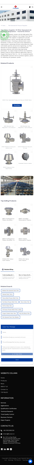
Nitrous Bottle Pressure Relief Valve (10, 298)
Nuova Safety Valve (25, 302)
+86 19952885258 (8, 430)
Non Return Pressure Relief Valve (9, 302)
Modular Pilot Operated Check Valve (10, 290)
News (2, 383)
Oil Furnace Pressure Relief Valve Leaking (11, 309)
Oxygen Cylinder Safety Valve (9, 313)
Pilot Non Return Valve (24, 313)
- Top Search (25, 460)
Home (3, 25)
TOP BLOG (17, 460)
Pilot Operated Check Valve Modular (10, 317)
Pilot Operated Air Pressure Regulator (17, 25)
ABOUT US (4, 386)
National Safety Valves (7, 294)
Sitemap (10, 460)
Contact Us (4, 389)
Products (4, 380)
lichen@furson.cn (8, 434)
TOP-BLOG (4, 392)
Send (17, 360)
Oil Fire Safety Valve (7, 305)
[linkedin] (2, 449)
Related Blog (8, 269)
